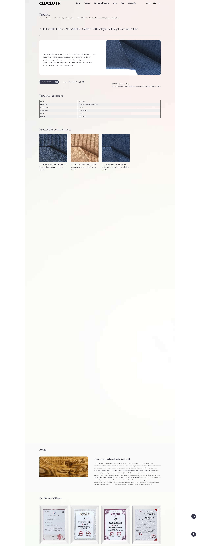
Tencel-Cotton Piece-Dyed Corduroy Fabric (89, 5)
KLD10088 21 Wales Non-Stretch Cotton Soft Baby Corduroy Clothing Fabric (115, 167)
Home (78, 3)
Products (87, 3)
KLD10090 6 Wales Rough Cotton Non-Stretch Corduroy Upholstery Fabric (83, 167)
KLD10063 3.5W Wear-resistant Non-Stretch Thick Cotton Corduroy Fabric (53, 167)
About (115, 3)
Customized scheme (101, 3)
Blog (122, 3)
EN (147, 3)
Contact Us (132, 3)
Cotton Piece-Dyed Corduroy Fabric (65, 18)
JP (150, 3)
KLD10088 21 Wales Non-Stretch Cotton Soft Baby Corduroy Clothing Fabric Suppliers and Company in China (124, 470)
